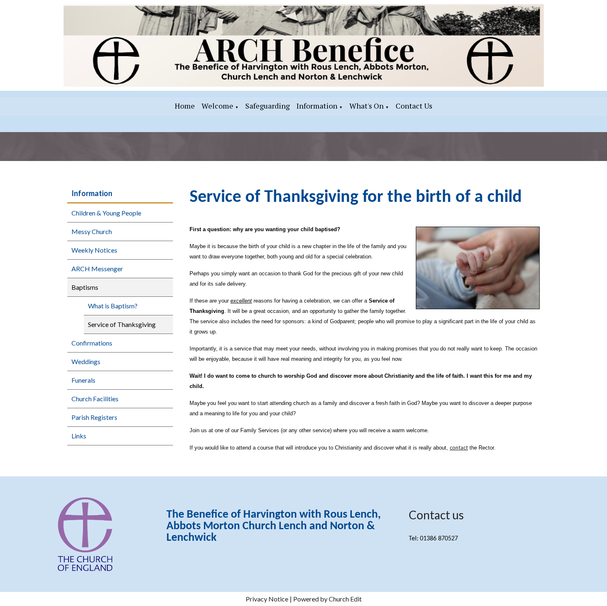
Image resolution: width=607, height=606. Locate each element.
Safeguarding (267, 106)
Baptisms (84, 287)
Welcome (217, 106)
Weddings (85, 361)
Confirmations (91, 343)
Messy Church (91, 231)
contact (459, 447)
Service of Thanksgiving (122, 324)
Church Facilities (95, 398)
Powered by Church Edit (327, 599)
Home (185, 106)
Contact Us (414, 106)
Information (316, 106)
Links (78, 436)
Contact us (436, 515)
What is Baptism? (113, 306)
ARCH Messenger (97, 268)
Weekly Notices (94, 250)
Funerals (83, 380)
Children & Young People (106, 213)
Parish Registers (94, 417)
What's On (366, 106)
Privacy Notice (267, 599)
